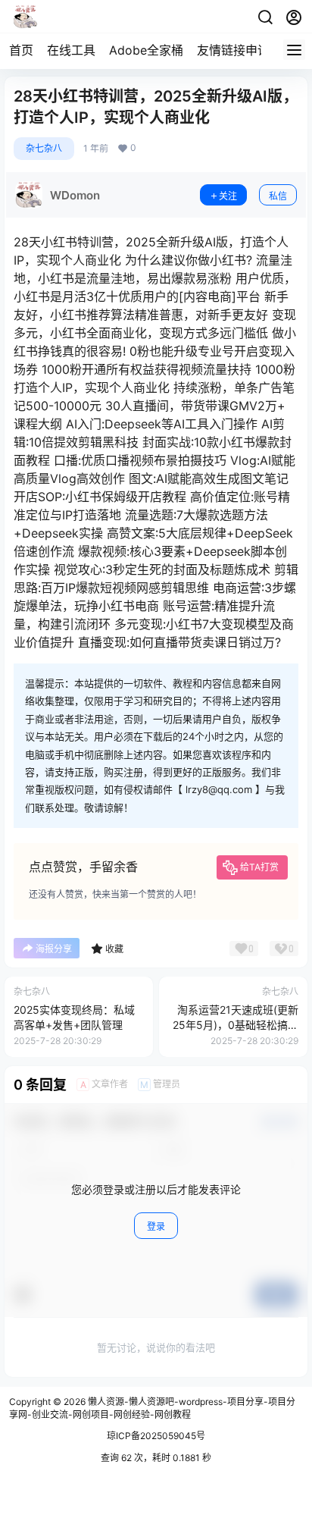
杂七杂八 (44, 148)
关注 (228, 196)
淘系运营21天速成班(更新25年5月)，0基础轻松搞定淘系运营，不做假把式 (235, 1024)
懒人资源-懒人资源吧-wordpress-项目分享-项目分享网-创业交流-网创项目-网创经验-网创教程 (152, 1408)
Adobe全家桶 (146, 50)
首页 (21, 50)
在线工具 (71, 50)
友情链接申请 (233, 50)
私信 (278, 196)
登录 (156, 1226)
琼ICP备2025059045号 (156, 1435)
